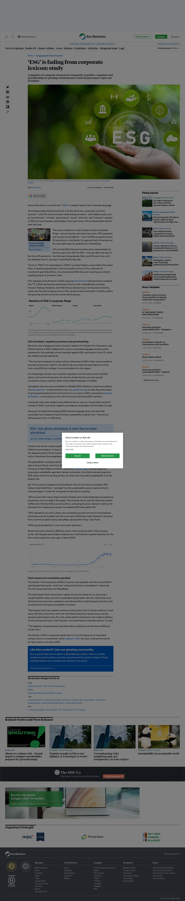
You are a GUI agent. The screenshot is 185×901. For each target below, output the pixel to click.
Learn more (69, 449)
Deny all (78, 456)
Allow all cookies (107, 456)
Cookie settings (92, 462)
